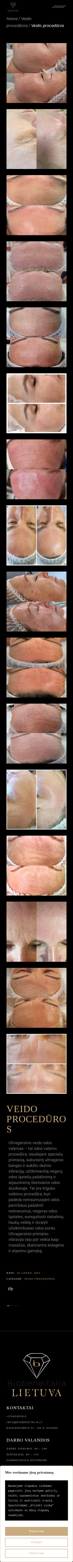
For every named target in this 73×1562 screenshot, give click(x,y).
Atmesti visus (36, 1553)
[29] (36, 734)
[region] (36, 1514)
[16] (36, 271)
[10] (36, 1064)
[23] (36, 535)
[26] (36, 602)
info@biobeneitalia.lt (24, 1422)
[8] (36, 932)
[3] (36, 866)
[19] (36, 403)
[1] (36, 800)
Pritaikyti (36, 1542)
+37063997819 (16, 1416)
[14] (36, 139)
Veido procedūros (39, 1279)
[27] (36, 668)
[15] (36, 205)
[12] (36, 73)
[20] (36, 469)
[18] (36, 337)
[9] (36, 998)
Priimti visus (36, 1531)
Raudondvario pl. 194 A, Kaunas (32, 1428)
